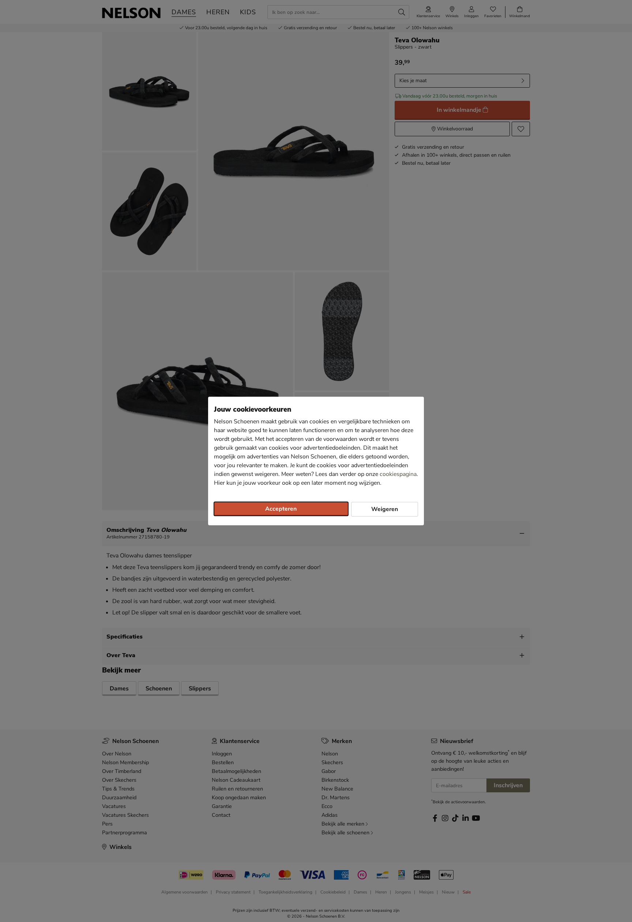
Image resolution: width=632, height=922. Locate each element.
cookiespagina (398, 474)
